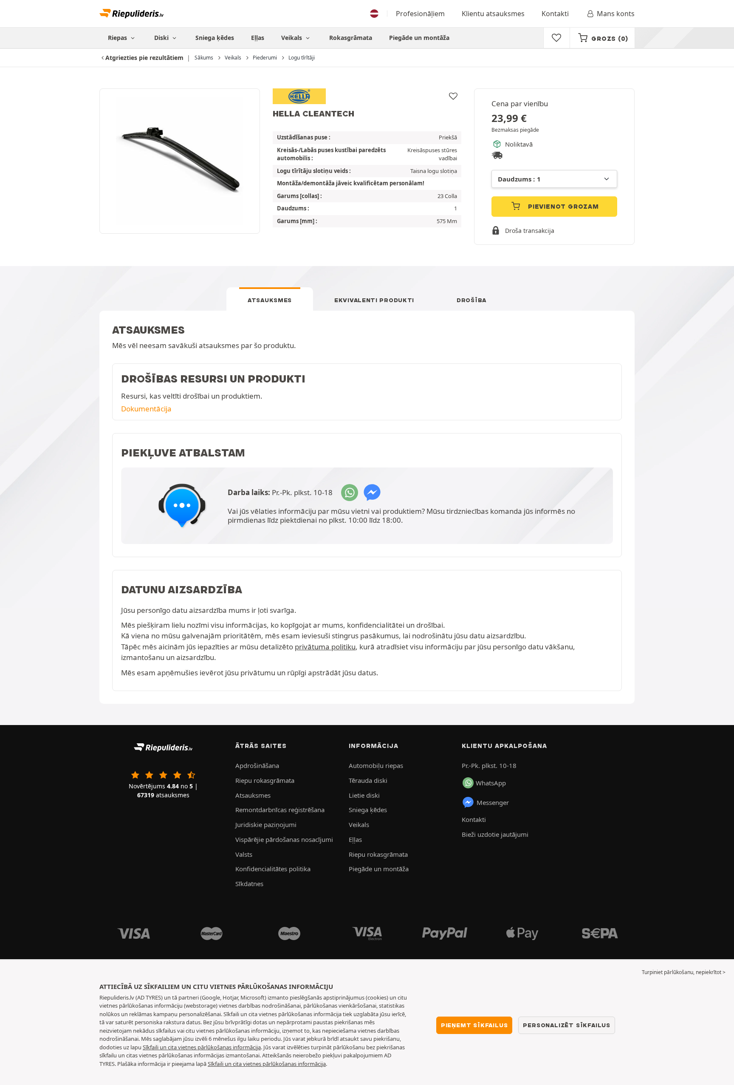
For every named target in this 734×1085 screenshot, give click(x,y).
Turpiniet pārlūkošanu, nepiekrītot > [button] (684, 972)
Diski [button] (162, 38)
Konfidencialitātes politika (273, 868)
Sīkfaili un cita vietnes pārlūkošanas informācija (202, 1047)
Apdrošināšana (257, 765)
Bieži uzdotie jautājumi (495, 834)
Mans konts (616, 13)
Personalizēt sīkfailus (566, 1025)
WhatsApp (491, 783)
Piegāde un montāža (419, 38)
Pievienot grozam (562, 206)
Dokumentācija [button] (146, 409)
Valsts (243, 854)
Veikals (292, 38)
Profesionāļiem (420, 13)
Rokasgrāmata (350, 38)
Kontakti (555, 13)
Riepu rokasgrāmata (264, 780)
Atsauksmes (270, 300)
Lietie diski (364, 795)
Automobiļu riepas (376, 765)
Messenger (493, 802)
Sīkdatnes (249, 883)
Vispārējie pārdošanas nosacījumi (284, 839)
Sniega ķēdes (214, 38)
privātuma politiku (325, 647)
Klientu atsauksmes (493, 13)
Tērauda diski (368, 780)
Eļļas (257, 38)
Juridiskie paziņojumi (265, 824)
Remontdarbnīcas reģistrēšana (280, 809)
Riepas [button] (118, 38)
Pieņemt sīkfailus (474, 1025)
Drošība (471, 300)
